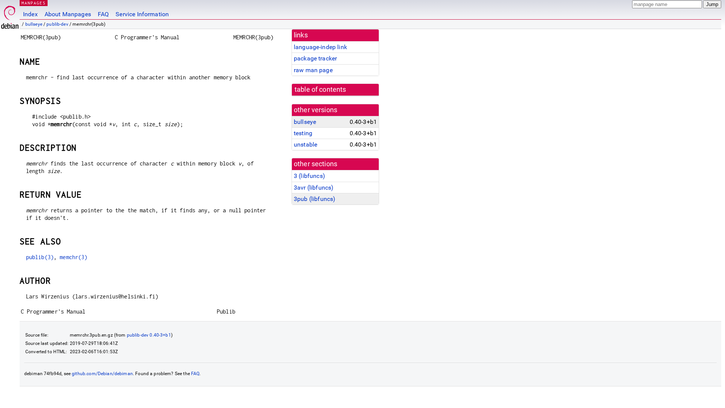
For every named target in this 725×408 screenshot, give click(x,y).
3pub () (314, 198)
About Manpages (68, 14)
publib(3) (40, 257)
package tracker (315, 58)
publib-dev (57, 24)
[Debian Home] (9, 15)
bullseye (33, 24)
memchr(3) (73, 257)
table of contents (320, 89)
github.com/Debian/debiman (102, 373)
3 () (309, 175)
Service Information (142, 14)
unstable (305, 144)
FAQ (103, 14)
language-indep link (320, 47)
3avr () (313, 187)
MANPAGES (34, 2)
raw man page (313, 70)
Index (30, 14)
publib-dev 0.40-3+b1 (149, 335)
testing (303, 133)
